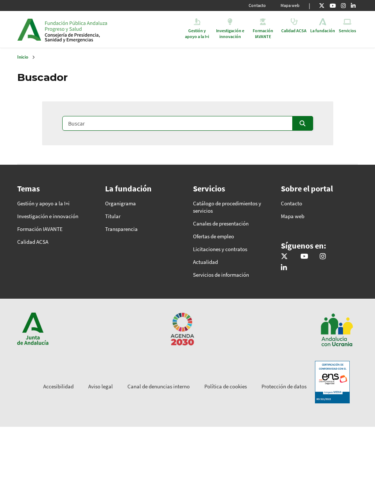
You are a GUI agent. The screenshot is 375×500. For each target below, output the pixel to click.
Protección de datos (284, 386)
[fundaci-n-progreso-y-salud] (353, 5)
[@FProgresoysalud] (321, 5)
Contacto (257, 5)
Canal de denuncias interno (158, 386)
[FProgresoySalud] (333, 5)
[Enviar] (302, 123)
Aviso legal (100, 386)
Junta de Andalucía (29, 29)
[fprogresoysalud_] (343, 5)
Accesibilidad (58, 386)
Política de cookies (225, 386)
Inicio (101, 29)
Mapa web (290, 5)
